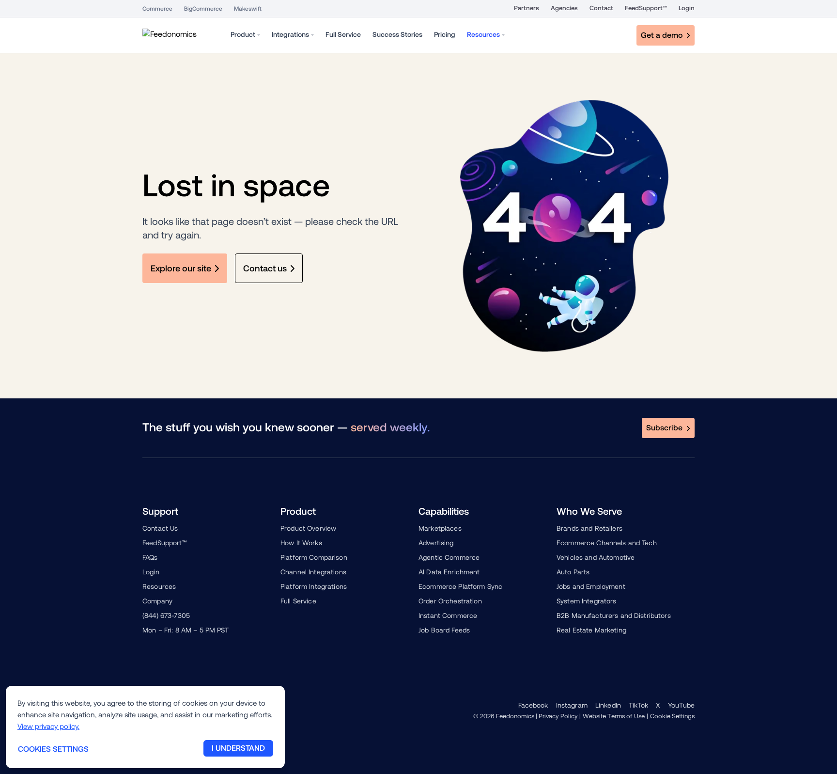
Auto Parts (573, 572)
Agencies (564, 8)
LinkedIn (608, 705)
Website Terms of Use (614, 716)
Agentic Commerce (449, 557)
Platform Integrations (313, 586)
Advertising (436, 543)
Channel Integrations (313, 572)
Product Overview (308, 528)
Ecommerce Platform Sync (460, 586)
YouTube (681, 705)
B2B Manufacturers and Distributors (614, 615)
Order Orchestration (450, 601)
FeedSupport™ (646, 8)
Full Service (298, 601)
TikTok (638, 705)
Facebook (533, 705)
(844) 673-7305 (166, 615)
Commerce (157, 8)
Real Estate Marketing (591, 630)
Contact (601, 8)
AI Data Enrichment (449, 572)
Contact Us (160, 528)
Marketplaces (440, 528)
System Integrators (587, 601)
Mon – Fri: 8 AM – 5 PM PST (185, 630)
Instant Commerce (447, 615)
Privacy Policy (558, 716)
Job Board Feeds (444, 630)
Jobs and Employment (591, 586)
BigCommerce (203, 8)
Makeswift (248, 8)
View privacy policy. (48, 726)
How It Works (301, 543)
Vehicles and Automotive (596, 557)
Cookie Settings (672, 716)
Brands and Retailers (589, 528)
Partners (526, 8)
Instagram (572, 705)
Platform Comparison (313, 557)
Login (687, 8)
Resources (159, 586)
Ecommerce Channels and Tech (607, 543)
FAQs (150, 557)
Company (157, 601)
